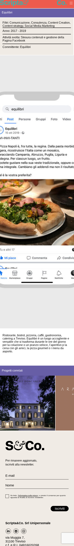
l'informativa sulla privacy (28, 495)
